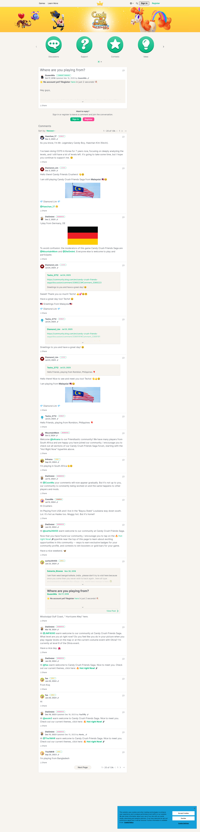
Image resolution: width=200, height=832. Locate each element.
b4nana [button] (48, 459)
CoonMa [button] (49, 499)
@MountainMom (49, 251)
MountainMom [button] (52, 433)
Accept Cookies (183, 813)
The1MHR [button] (49, 752)
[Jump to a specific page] (125, 131)
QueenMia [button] (50, 75)
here (73, 82)
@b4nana (55, 439)
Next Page (83, 767)
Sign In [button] (75, 119)
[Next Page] (122, 131)
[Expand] (82, 101)
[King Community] (100, 3)
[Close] (194, 808)
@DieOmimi (69, 251)
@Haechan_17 (47, 206)
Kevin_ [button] (82, 734)
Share (43, 105)
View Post (111, 611)
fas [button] (46, 678)
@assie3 (47, 718)
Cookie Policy (129, 822)
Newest (50, 131)
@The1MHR (49, 738)
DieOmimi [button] (49, 216)
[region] (157, 817)
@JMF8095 (49, 633)
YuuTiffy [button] (82, 714)
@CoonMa (48, 482)
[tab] (99, 61)
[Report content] (123, 70)
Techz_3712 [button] (52, 275)
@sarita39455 (50, 531)
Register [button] (88, 119)
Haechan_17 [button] (50, 136)
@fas (45, 665)
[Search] (137, 3)
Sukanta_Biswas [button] (55, 571)
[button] (42, 77)
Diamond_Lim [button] (51, 168)
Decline (183, 818)
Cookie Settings (183, 823)
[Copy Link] (88, 78)
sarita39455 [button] (51, 561)
